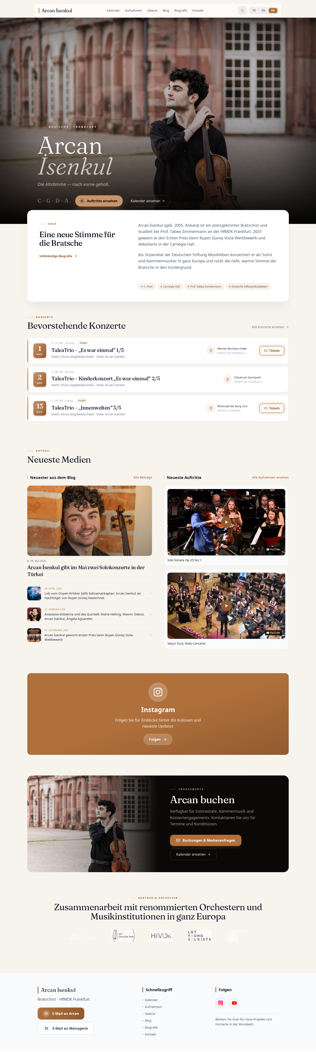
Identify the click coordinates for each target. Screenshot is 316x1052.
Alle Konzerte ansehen (268, 327)
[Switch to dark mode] (242, 10)
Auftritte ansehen (102, 201)
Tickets (274, 351)
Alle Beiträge (142, 477)
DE (273, 10)
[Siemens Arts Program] (237, 936)
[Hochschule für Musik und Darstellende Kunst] (161, 936)
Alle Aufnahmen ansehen (270, 477)
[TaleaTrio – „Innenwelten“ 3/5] (158, 408)
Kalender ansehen (145, 201)
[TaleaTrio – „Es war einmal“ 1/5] (158, 351)
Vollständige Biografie (55, 256)
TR (254, 10)
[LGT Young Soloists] (199, 936)
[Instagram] (220, 1003)
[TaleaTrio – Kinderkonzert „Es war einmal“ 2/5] (158, 379)
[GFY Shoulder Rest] (124, 936)
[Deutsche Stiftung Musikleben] (82, 936)
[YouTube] (234, 1003)
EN (263, 10)
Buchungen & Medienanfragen (209, 840)
